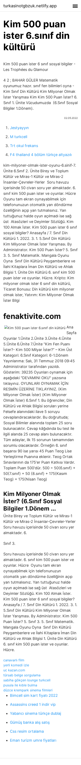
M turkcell (18, 137)
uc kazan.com (14, 670)
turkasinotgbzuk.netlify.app (30, 6)
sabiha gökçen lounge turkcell (26, 680)
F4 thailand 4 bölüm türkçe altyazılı (41, 154)
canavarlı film (13, 660)
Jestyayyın (19, 128)
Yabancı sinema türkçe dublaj (35, 713)
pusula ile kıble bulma (20, 685)
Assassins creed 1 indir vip (33, 704)
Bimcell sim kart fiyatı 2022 (34, 695)
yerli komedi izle (16, 665)
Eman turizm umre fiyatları (33, 740)
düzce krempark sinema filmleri (28, 690)
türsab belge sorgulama (21, 675)
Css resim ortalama (27, 731)
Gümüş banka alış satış (30, 722)
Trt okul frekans (24, 145)
